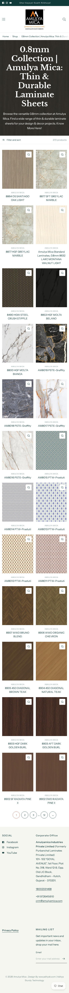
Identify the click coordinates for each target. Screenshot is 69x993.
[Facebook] (3, 3)
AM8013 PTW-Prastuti (51, 529)
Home (6, 36)
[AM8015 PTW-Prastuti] (51, 450)
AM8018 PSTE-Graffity (17, 425)
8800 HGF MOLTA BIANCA (17, 372)
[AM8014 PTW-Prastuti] (17, 502)
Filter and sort (13, 139)
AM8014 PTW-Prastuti (17, 529)
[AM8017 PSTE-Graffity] (51, 398)
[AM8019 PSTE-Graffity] (51, 343)
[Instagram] (7, 3)
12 (44, 815)
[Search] (64, 19)
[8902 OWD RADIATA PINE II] (51, 772)
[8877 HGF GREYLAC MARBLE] (17, 224)
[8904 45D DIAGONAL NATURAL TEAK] (51, 661)
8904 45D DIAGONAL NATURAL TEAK (51, 689)
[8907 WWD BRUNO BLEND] (17, 605)
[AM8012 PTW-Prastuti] (17, 553)
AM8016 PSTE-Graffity (17, 477)
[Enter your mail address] (63, 958)
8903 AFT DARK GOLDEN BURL (51, 745)
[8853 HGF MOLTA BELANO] (51, 287)
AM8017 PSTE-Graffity (51, 425)
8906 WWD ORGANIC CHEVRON (51, 634)
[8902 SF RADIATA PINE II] (17, 772)
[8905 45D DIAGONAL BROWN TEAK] (17, 661)
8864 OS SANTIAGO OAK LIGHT (17, 198)
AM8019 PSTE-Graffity (51, 370)
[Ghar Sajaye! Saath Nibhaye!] (38, 3)
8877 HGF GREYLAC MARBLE (18, 253)
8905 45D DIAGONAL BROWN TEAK (17, 689)
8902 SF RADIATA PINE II (17, 800)
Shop (15, 36)
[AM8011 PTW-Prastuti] (51, 553)
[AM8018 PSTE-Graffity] (17, 398)
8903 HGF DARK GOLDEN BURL (17, 745)
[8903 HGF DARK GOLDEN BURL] (17, 716)
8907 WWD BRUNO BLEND (17, 634)
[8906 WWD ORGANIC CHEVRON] (51, 605)
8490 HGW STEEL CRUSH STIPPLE (17, 316)
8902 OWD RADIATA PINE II (51, 800)
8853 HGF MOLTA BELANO (51, 316)
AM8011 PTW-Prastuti (51, 581)
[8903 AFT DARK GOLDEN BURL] (51, 716)
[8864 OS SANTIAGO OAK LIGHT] (17, 169)
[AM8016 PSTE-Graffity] (17, 450)
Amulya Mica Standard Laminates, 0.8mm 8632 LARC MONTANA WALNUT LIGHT (51, 257)
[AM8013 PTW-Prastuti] (51, 502)
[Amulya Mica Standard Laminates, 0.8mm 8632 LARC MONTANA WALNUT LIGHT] (51, 224)
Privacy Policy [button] (10, 930)
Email (39, 952)
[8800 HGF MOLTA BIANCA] (17, 343)
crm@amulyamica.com (49, 900)
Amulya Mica (17, 193)
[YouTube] (11, 3)
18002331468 (44, 889)
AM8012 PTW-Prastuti (17, 581)
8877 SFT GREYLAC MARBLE (51, 198)
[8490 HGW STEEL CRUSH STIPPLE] (17, 287)
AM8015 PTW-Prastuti (51, 477)
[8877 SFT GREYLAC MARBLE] (51, 169)
